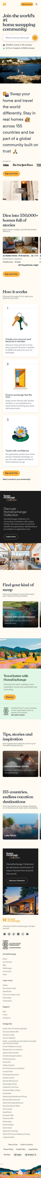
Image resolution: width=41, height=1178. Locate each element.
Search (35, 38)
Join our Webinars (9, 1038)
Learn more (11, 537)
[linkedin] (18, 934)
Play (22, 191)
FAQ (4, 1012)
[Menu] (36, 4)
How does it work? (9, 988)
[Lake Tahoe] (20, 826)
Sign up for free (27, 4)
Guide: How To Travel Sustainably (15, 1028)
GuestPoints (7, 991)
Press (5, 974)
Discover (10, 697)
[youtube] (27, 934)
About (5, 959)
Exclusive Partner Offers (11, 1106)
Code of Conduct (26, 1144)
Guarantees (7, 998)
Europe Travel (8, 1071)
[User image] (34, 250)
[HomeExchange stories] (20, 764)
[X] (23, 934)
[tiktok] (13, 934)
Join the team (7, 962)
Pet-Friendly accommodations (13, 1068)
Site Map (7, 1155)
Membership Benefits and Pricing (15, 1096)
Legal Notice (33, 1149)
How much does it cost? (11, 995)
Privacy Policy (8, 1149)
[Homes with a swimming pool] (20, 614)
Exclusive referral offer (11, 1032)
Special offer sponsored (11, 1100)
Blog (4, 965)
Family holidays (8, 1125)
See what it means (18, 715)
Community (7, 971)
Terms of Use (13, 1144)
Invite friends (7, 1001)
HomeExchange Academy (12, 1056)
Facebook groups (9, 1059)
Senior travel (7, 1128)
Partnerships (7, 1121)
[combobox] (20, 37)
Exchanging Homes (10, 1084)
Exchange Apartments (11, 1075)
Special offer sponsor (10, 1081)
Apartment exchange (10, 1131)
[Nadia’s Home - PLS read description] (20, 252)
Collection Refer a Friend (11, 1090)
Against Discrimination (11, 1053)
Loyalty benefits (8, 1137)
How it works (7, 1109)
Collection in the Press (11, 1087)
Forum (5, 1015)
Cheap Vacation (8, 1065)
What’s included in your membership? (17, 479)
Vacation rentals (8, 1035)
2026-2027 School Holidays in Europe (16, 1134)
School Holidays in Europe (12, 1046)
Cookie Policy (21, 1149)
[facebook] (4, 934)
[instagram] (9, 934)
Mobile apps (7, 968)
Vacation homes (8, 1078)
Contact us (7, 1018)
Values (5, 985)
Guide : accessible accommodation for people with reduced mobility (19, 1042)
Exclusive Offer (8, 1115)
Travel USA (6, 1062)
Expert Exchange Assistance (13, 1103)
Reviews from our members (12, 1050)
